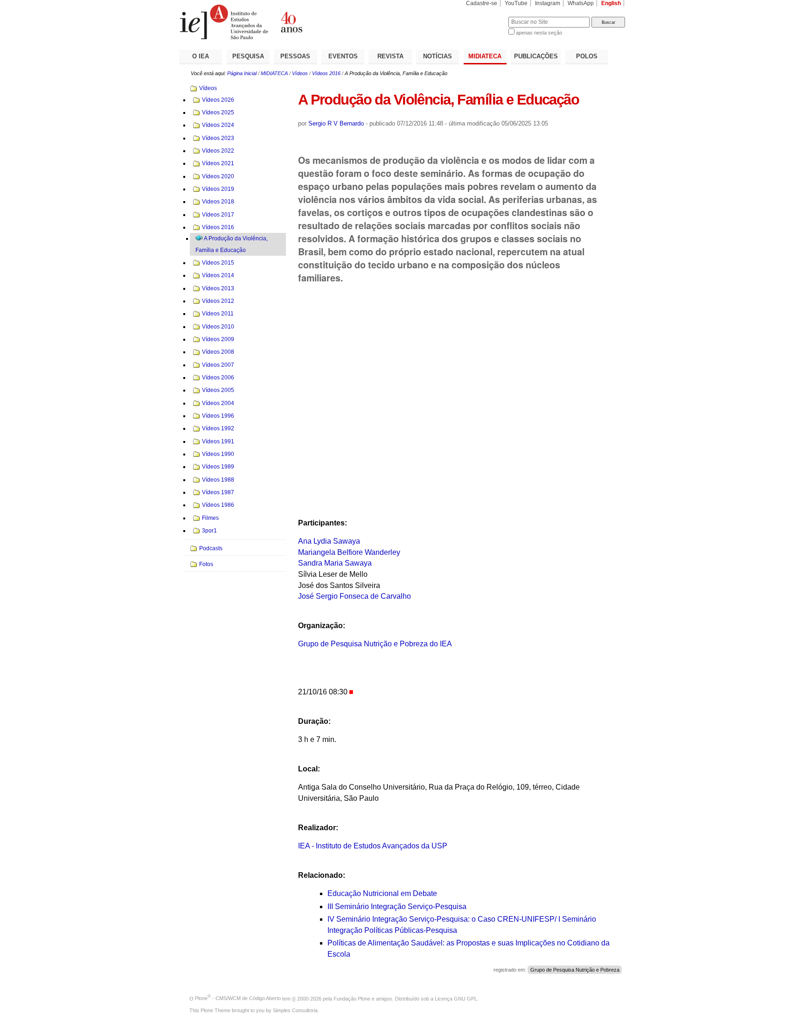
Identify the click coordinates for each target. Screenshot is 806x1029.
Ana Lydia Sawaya (330, 541)
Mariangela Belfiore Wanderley (349, 552)
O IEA (200, 56)
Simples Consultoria (295, 1010)
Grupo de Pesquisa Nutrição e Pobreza (574, 970)
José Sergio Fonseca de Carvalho (354, 596)
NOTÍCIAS (437, 56)
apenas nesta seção (539, 32)
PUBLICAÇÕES (536, 56)
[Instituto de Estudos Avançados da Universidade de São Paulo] (291, 22)
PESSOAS (295, 56)
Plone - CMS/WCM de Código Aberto (238, 998)
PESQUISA (248, 56)
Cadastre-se (481, 3)
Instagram (547, 3)
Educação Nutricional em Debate (382, 893)
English (611, 3)
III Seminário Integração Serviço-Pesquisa (396, 906)
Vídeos (300, 73)
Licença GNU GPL (456, 998)
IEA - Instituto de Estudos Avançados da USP (372, 846)
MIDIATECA (484, 56)
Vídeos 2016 (326, 73)
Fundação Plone (352, 998)
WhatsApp (581, 3)
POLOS (587, 56)
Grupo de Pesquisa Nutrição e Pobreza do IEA (375, 644)
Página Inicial (242, 73)
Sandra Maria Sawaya (335, 563)
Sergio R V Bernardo (336, 123)
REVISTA (390, 56)
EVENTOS (343, 56)
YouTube (516, 3)
